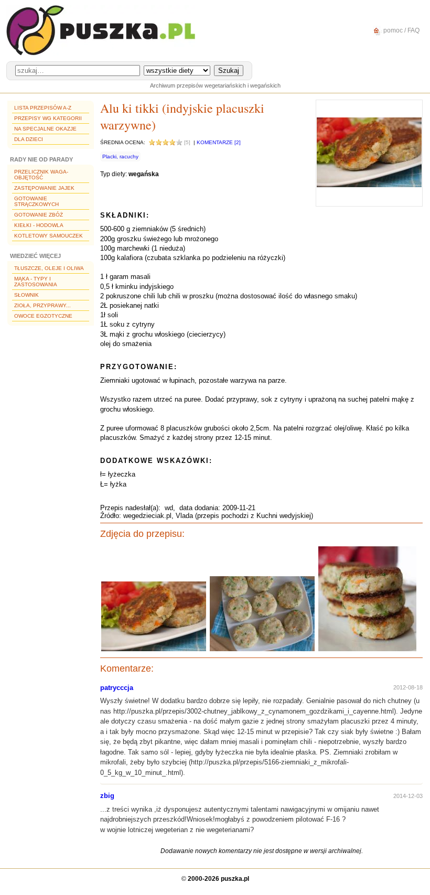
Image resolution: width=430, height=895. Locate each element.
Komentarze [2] (219, 142)
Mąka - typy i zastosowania (35, 281)
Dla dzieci (28, 139)
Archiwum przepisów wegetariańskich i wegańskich (215, 85)
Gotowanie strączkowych (36, 201)
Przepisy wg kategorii (48, 118)
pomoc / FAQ (401, 30)
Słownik (26, 295)
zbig (107, 796)
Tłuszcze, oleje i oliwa (49, 268)
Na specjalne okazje (45, 129)
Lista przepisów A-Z (42, 108)
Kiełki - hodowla (38, 225)
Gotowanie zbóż (38, 215)
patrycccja (116, 688)
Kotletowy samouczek (48, 236)
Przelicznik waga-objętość (41, 174)
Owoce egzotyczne (43, 316)
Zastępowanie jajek (44, 188)
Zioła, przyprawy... (42, 305)
